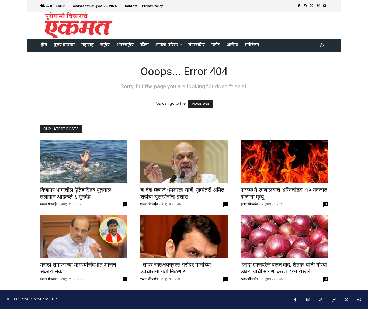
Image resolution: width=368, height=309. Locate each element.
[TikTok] (321, 300)
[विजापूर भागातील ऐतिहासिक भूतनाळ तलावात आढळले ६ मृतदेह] (83, 161)
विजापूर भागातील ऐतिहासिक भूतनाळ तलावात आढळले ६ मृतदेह (75, 193)
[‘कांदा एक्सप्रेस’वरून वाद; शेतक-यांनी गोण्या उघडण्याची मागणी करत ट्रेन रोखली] (284, 236)
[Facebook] (299, 6)
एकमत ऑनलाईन (48, 204)
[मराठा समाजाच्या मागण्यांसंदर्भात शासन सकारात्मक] (83, 236)
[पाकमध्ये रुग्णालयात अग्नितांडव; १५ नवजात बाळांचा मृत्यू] (284, 161)
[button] (321, 45)
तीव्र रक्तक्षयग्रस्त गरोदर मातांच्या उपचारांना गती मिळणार (175, 268)
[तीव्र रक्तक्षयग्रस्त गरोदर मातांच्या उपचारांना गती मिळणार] (184, 236)
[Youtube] (324, 6)
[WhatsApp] (359, 300)
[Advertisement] (229, 25)
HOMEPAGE (200, 104)
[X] (311, 6)
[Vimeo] (318, 6)
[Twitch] (334, 300)
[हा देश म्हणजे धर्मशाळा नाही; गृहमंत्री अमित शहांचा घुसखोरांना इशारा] (184, 161)
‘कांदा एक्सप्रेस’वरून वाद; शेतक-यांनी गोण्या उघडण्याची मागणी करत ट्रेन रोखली (284, 268)
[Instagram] (305, 6)
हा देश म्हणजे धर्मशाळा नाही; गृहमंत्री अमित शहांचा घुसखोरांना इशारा (182, 193)
